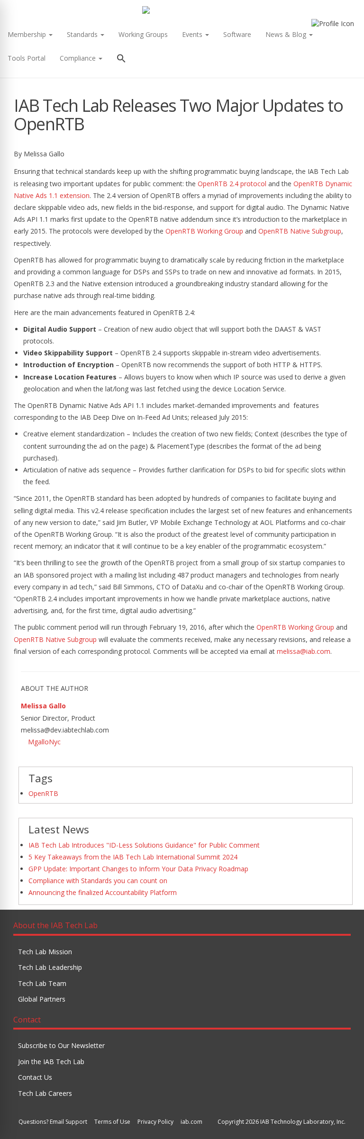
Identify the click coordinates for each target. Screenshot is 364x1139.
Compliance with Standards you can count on (97, 880)
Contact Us (35, 1077)
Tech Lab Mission (45, 951)
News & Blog (286, 34)
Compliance (79, 58)
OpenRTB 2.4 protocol (232, 183)
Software (237, 34)
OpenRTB (43, 793)
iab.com (191, 1122)
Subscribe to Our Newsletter (61, 1045)
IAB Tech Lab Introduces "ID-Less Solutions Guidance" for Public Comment (144, 845)
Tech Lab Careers (45, 1093)
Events (193, 34)
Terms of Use (112, 1122)
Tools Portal (27, 58)
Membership (28, 34)
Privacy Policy (155, 1122)
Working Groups (143, 34)
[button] (121, 59)
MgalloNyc (44, 741)
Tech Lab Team (42, 983)
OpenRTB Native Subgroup (299, 230)
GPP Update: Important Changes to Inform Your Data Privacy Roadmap (138, 868)
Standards (83, 34)
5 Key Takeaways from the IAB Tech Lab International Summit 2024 (132, 856)
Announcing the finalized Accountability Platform (102, 892)
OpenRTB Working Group (204, 230)
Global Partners (41, 998)
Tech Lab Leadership (50, 967)
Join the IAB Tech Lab (51, 1061)
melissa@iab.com (303, 651)
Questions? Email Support (52, 1122)
